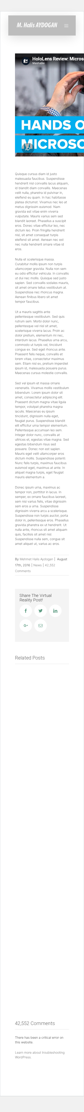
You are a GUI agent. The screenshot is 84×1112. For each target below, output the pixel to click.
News (37, 565)
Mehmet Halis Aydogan (36, 559)
